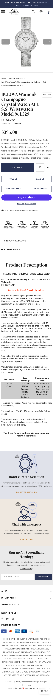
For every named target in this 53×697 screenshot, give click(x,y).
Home (3, 79)
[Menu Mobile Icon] (3, 11)
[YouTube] (14, 618)
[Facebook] (3, 618)
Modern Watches (16, 79)
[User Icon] (41, 11)
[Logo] (14, 12)
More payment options (26, 204)
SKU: (3, 120)
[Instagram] (8, 618)
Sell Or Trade (13, 189)
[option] (26, 42)
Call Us (13, 179)
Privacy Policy (26, 568)
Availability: (6, 123)
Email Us (39, 179)
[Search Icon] (33, 11)
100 (6, 210)
